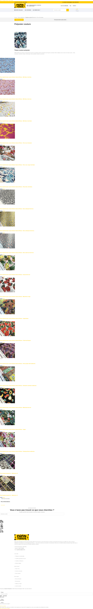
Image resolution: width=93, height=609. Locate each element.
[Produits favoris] (71, 10)
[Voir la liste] (47, 19)
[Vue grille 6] (52, 19)
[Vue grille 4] (49, 19)
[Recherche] (67, 10)
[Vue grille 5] (50, 19)
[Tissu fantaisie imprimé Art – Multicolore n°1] (7, 483)
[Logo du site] (20, 5)
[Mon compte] (78, 6)
